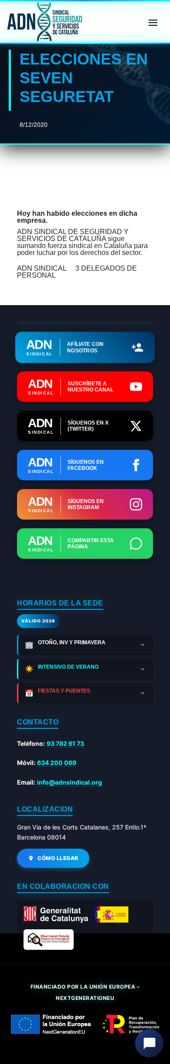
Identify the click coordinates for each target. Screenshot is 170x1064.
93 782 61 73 (65, 743)
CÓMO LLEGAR (57, 858)
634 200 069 (56, 762)
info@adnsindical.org (69, 782)
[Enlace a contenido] (43, 21)
